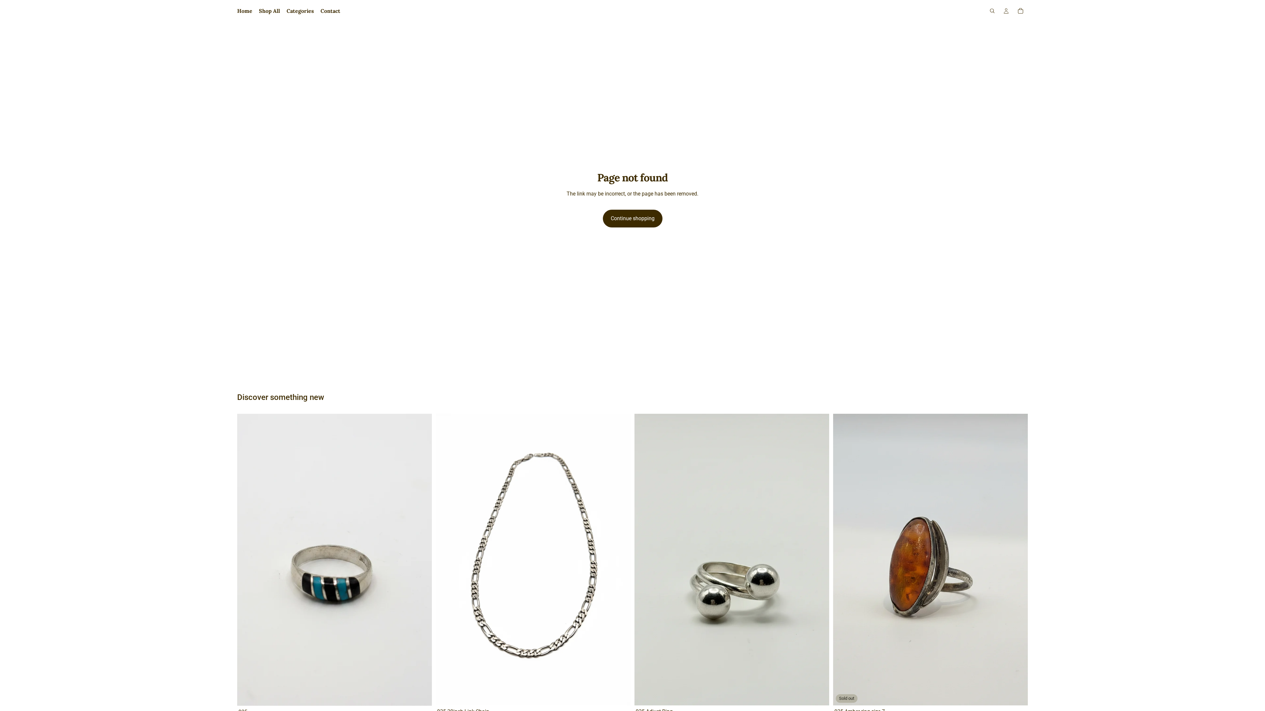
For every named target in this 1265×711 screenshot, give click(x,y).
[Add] (422, 695)
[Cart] (1020, 11)
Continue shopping (633, 218)
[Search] (992, 11)
